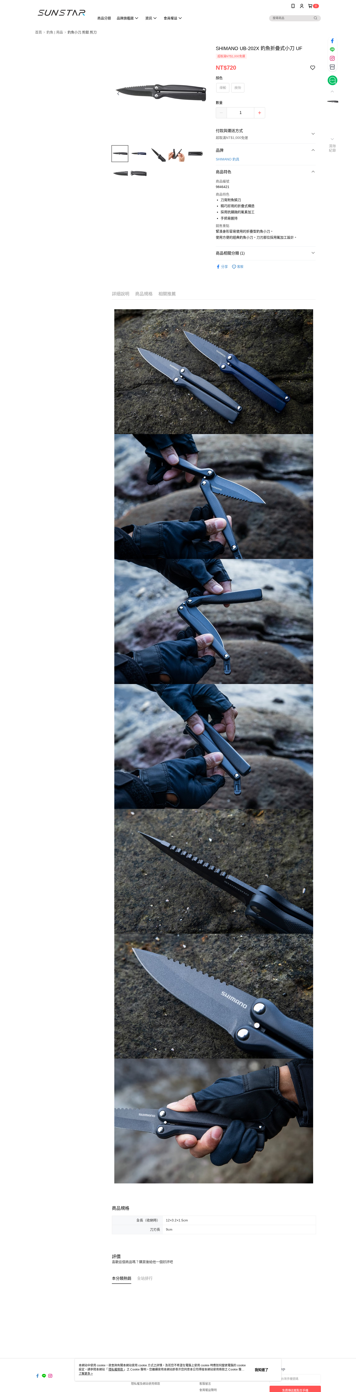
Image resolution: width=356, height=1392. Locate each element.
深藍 (222, 88)
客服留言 (205, 1383)
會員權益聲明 (208, 1390)
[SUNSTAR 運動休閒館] (62, 13)
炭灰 (237, 88)
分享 (224, 267)
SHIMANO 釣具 (227, 159)
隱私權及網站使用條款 (145, 1383)
